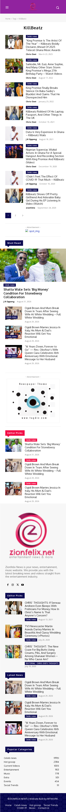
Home (7, 18)
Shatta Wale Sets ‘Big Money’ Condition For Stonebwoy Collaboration (26, 293)
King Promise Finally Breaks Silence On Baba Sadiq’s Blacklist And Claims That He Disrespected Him (43, 92)
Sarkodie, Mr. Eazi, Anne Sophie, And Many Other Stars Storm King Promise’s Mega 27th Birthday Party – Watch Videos (44, 69)
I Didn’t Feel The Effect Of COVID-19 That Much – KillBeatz (45, 178)
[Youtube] (22, 584)
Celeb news (10, 285)
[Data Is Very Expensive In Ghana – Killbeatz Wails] (14, 133)
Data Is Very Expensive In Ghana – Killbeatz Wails (45, 133)
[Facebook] (7, 584)
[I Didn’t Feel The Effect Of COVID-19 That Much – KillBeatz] (14, 178)
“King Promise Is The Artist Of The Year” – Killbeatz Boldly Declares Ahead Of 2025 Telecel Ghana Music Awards (43, 45)
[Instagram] (12, 584)
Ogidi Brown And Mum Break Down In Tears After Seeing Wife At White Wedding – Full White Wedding (43, 312)
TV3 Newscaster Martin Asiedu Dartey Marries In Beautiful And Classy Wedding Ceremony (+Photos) (43, 630)
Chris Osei (31, 54)
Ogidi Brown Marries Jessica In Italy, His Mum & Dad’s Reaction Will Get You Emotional (42, 332)
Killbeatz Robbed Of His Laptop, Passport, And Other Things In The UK (45, 115)
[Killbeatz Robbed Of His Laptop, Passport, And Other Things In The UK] (14, 113)
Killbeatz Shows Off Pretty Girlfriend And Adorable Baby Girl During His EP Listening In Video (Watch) (43, 198)
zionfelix (30, 207)
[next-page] (23, 215)
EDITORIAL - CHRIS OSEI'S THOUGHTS (42, 663)
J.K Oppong (9, 301)
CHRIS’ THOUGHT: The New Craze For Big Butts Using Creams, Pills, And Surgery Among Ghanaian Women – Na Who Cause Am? (41, 653)
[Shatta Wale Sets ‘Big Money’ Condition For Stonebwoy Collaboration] (33, 265)
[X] (17, 584)
